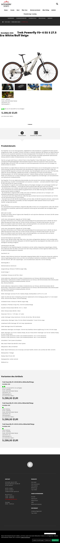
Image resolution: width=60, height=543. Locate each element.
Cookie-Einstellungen (38, 540)
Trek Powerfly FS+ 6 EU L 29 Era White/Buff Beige (17, 403)
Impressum (34, 498)
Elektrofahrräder (16, 22)
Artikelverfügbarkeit (36, 511)
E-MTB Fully (25, 22)
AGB (32, 502)
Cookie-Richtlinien (25, 537)
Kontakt (33, 496)
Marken (50, 18)
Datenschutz (34, 500)
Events (12, 10)
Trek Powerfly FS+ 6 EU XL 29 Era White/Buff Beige (18, 424)
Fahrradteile (32, 18)
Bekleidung (42, 18)
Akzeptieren (55, 540)
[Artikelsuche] (57, 4)
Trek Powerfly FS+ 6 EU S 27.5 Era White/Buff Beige (28, 34)
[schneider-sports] (6, 4)
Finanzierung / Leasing (30, 14)
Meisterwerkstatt (35, 10)
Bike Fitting (46, 10)
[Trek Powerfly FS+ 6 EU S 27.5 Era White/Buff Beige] (30, 62)
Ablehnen (47, 540)
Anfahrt (53, 10)
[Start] (2, 22)
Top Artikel (34, 489)
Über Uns (24, 10)
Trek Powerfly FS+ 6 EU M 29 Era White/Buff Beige (18, 382)
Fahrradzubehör (21, 18)
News (5, 10)
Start (18, 10)
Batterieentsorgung (36, 504)
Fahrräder (11, 18)
